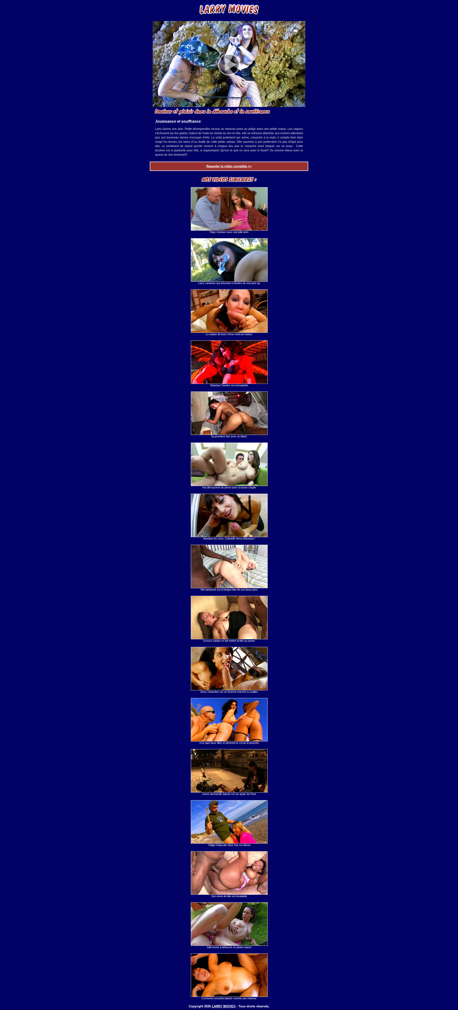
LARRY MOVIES (224, 1006)
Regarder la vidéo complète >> (229, 166)
